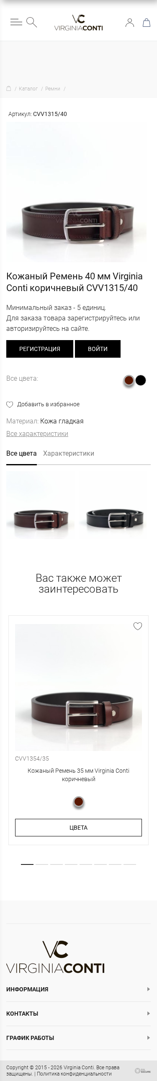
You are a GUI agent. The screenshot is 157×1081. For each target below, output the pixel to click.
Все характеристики (37, 434)
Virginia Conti (79, 1068)
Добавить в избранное (48, 404)
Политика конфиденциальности (74, 1074)
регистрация (39, 349)
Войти (130, 22)
